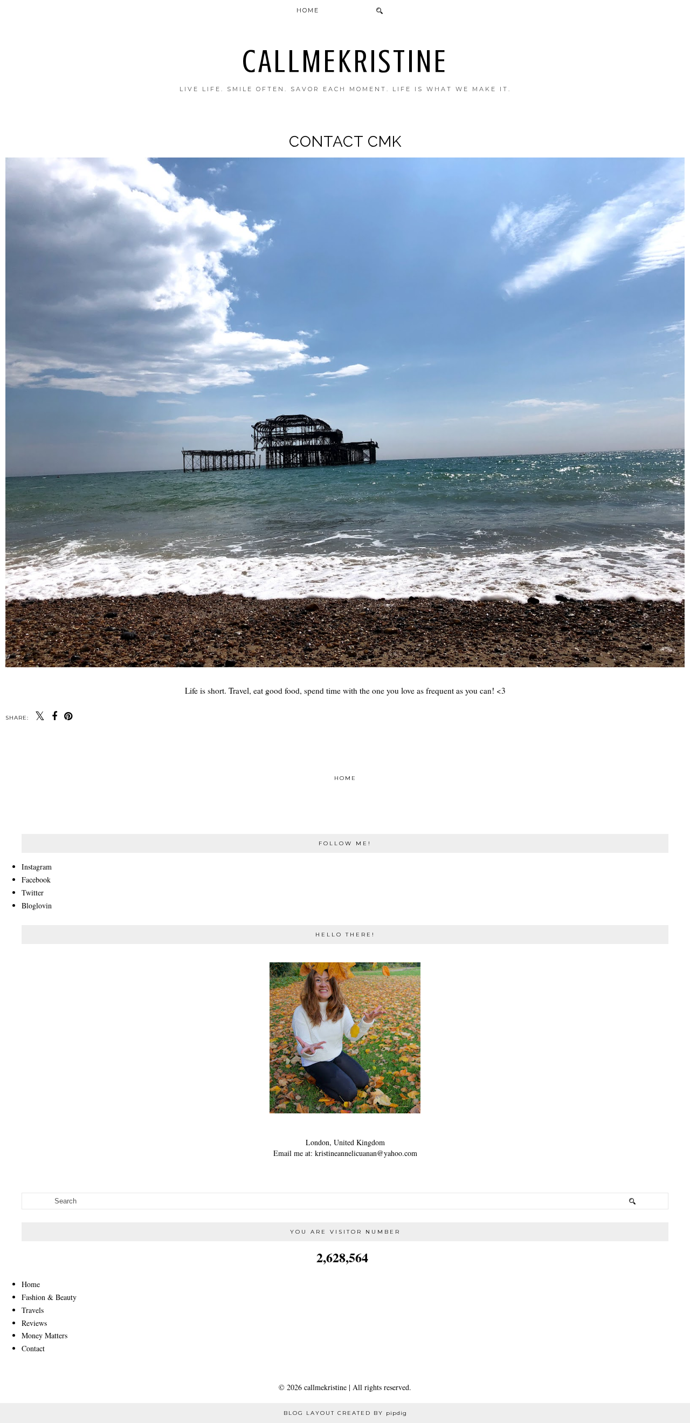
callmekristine (345, 61)
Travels (33, 1310)
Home (307, 10)
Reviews (34, 1323)
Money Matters (44, 1335)
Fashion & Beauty (49, 1297)
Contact (33, 1348)
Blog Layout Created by (345, 1413)
